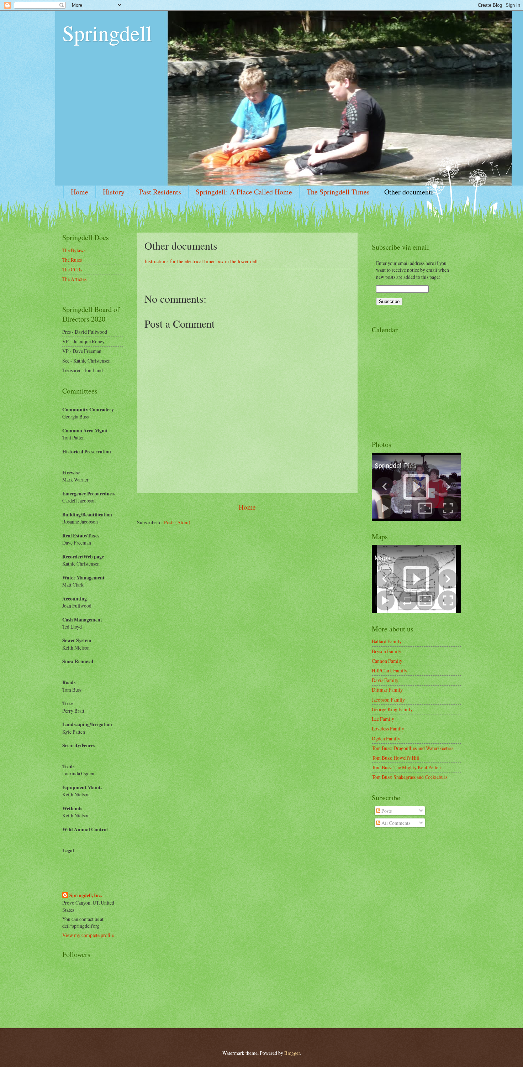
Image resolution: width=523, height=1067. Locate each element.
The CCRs (72, 269)
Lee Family (383, 718)
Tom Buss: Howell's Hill (395, 757)
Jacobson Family (388, 699)
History (114, 192)
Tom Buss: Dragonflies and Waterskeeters (412, 748)
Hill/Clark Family (389, 670)
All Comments (395, 822)
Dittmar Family (387, 689)
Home (79, 192)
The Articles (74, 279)
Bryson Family (386, 651)
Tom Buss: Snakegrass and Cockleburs (409, 777)
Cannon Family (387, 660)
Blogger (292, 1053)
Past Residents (160, 192)
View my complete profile (88, 935)
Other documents (409, 192)
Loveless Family (388, 728)
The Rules (72, 259)
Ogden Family (386, 738)
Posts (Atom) (177, 522)
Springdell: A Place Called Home (244, 192)
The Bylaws (73, 250)
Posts (386, 810)
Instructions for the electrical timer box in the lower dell (201, 261)
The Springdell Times (338, 192)
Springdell (107, 33)
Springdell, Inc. (85, 895)
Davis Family (385, 680)
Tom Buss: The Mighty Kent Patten (406, 767)
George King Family (392, 709)
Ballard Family (387, 641)
